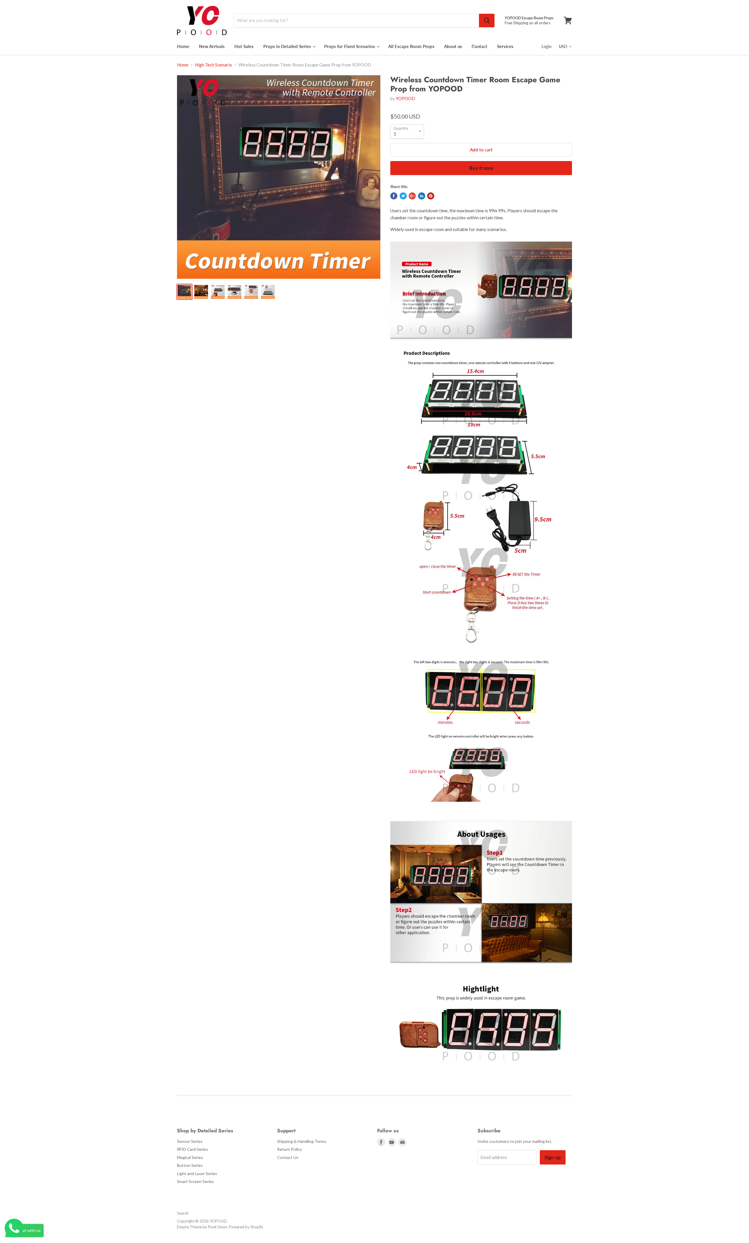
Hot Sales (244, 46)
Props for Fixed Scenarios (350, 46)
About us (453, 46)
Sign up (552, 1157)
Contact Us (287, 1157)
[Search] (486, 20)
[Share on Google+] (412, 195)
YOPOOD (405, 98)
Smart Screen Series (195, 1181)
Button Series (190, 1165)
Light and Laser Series (197, 1173)
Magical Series (190, 1157)
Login (547, 46)
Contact (479, 46)
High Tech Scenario (213, 64)
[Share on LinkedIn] (421, 195)
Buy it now (481, 168)
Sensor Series (189, 1141)
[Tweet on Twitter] (403, 195)
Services (505, 46)
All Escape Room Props (411, 46)
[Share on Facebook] (393, 195)
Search (182, 1213)
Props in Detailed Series (287, 46)
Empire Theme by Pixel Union (202, 1227)
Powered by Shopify (246, 1227)
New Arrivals (212, 46)
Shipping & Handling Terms (301, 1141)
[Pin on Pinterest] (430, 195)
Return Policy (289, 1149)
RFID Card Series (192, 1149)
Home (183, 46)
